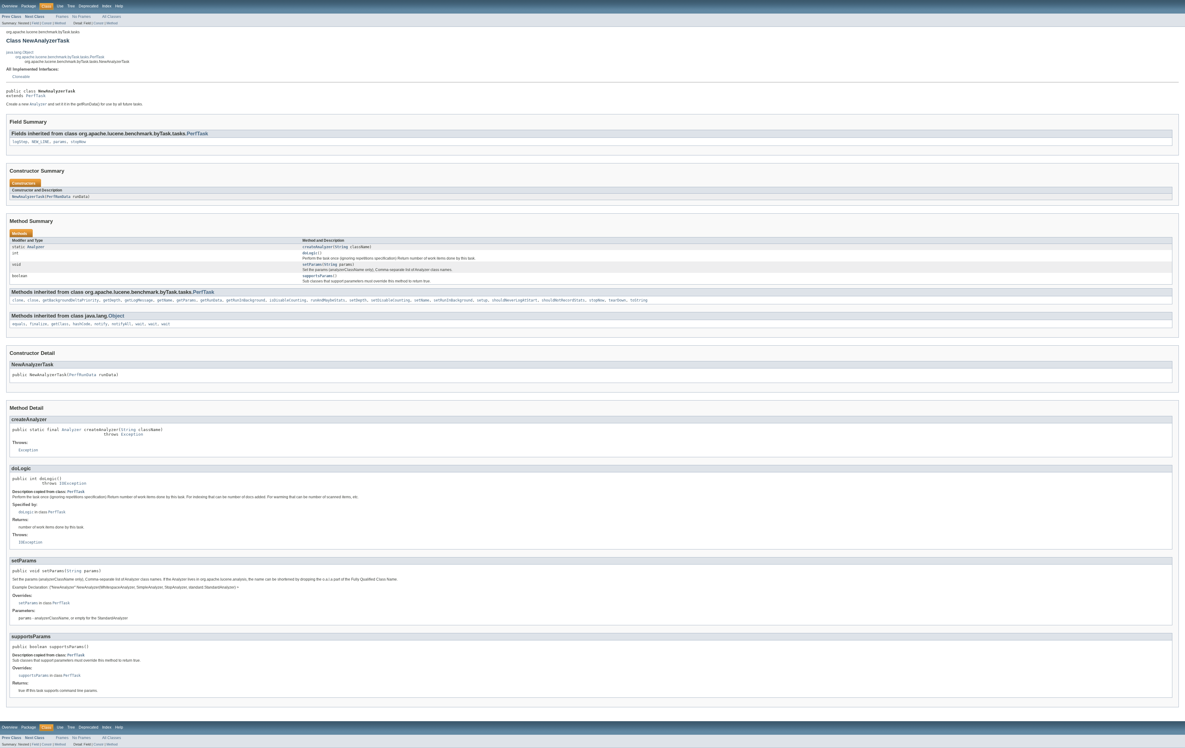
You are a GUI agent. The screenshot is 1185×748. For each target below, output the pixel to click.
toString (638, 300)
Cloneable (21, 77)
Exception (132, 434)
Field (35, 23)
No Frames (81, 16)
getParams (186, 300)
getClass (60, 324)
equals (18, 324)
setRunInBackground (453, 300)
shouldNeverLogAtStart (514, 300)
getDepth (111, 300)
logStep (19, 142)
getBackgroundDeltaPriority (71, 300)
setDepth (358, 300)
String (341, 247)
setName (421, 300)
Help (119, 6)
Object (116, 316)
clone (17, 300)
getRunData (211, 300)
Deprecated (88, 6)
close (32, 300)
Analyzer (35, 247)
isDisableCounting (287, 300)
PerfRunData (58, 197)
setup (482, 300)
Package (28, 6)
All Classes (111, 16)
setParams (312, 264)
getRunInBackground (245, 300)
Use (60, 6)
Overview (10, 6)
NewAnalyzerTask (28, 197)
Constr (47, 23)
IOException (72, 483)
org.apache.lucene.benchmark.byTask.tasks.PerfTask (59, 57)
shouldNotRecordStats (563, 300)
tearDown (617, 300)
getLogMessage (139, 300)
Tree (71, 6)
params (59, 142)
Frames (62, 16)
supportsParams (317, 276)
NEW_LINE (40, 142)
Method (60, 23)
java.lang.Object (19, 52)
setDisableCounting (390, 300)
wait (139, 324)
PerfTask (36, 95)
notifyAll (121, 324)
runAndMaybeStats (327, 300)
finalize (38, 324)
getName (164, 300)
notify (100, 324)
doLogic (310, 253)
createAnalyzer (317, 247)
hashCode (81, 324)
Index (106, 6)
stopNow (78, 142)
